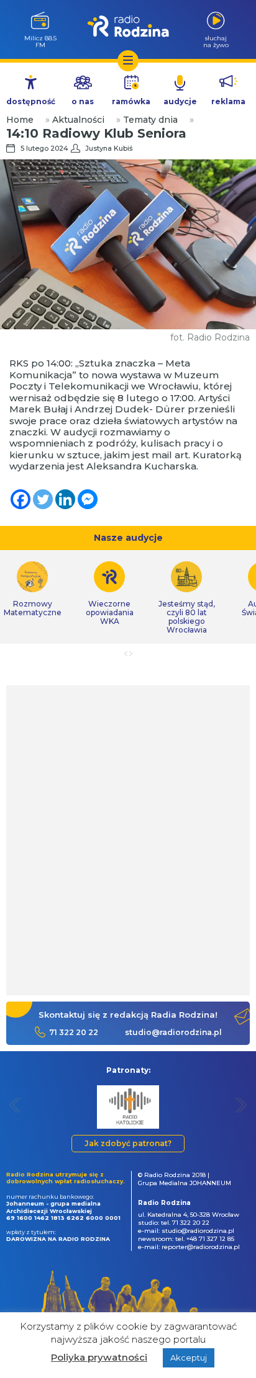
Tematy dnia (150, 119)
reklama (228, 101)
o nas (82, 101)
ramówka (131, 101)
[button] (15, 1105)
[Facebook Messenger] (88, 499)
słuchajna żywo (216, 41)
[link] (109, 593)
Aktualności (78, 119)
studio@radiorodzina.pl (173, 1032)
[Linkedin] (65, 499)
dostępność (30, 101)
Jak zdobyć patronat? (128, 1143)
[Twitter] (43, 499)
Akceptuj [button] (188, 1357)
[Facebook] (20, 499)
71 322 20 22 (73, 1032)
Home (20, 119)
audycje (180, 101)
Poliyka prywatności (99, 1357)
